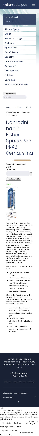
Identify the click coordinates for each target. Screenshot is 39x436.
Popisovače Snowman (16, 84)
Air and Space (12, 29)
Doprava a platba (20, 393)
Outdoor (9, 43)
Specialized (11, 47)
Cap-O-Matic (11, 52)
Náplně (28, 107)
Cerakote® (10, 66)
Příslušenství (12, 70)
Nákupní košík (8, 397)
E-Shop (20, 107)
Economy (9, 56)
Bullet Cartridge (13, 38)
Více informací (32, 429)
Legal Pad (10, 79)
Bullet (8, 33)
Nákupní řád (7, 393)
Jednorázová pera (14, 61)
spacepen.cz (10, 107)
